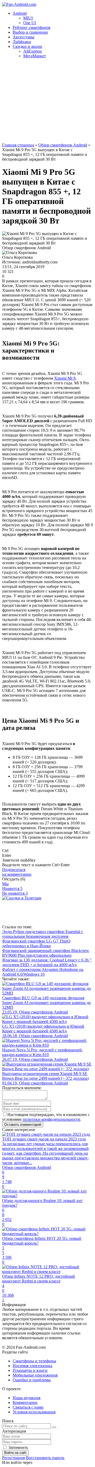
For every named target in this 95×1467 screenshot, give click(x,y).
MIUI (28, 18)
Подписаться (16, 872)
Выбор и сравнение (30, 32)
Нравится (12, 888)
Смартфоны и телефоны (34, 1361)
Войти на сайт (15, 1453)
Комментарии (25, 1402)
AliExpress (32, 51)
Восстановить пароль (45, 1457)
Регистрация (13, 1457)
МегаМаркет (34, 56)
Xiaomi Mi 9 (64, 378)
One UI (29, 23)
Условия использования (34, 1412)
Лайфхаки (22, 41)
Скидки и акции (27, 46)
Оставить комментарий (22, 1125)
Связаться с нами (28, 1407)
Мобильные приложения (35, 1375)
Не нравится (15, 893)
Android (20, 13)
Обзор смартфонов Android (62, 145)
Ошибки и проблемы (32, 1380)
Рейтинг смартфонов (31, 27)
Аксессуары (23, 37)
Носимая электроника (32, 1365)
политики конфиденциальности (51, 1119)
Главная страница (18, 145)
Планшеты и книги (30, 1370)
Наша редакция (26, 1397)
